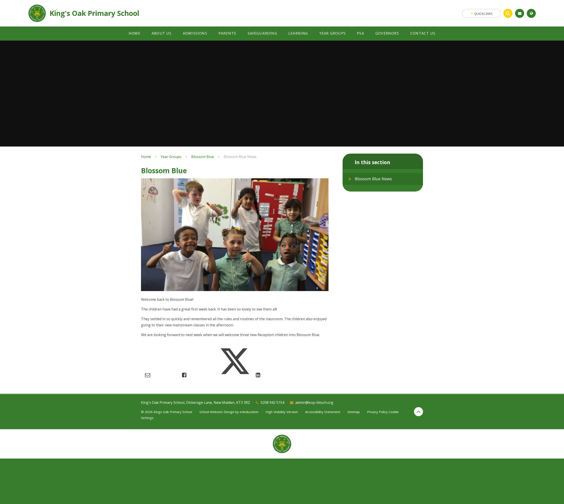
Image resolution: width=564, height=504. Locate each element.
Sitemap (353, 412)
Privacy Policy (377, 412)
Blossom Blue (202, 156)
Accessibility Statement (322, 412)
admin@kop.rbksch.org (314, 402)
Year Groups (171, 156)
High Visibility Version (281, 412)
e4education (249, 412)
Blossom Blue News (240, 156)
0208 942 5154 (272, 402)
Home (146, 156)
